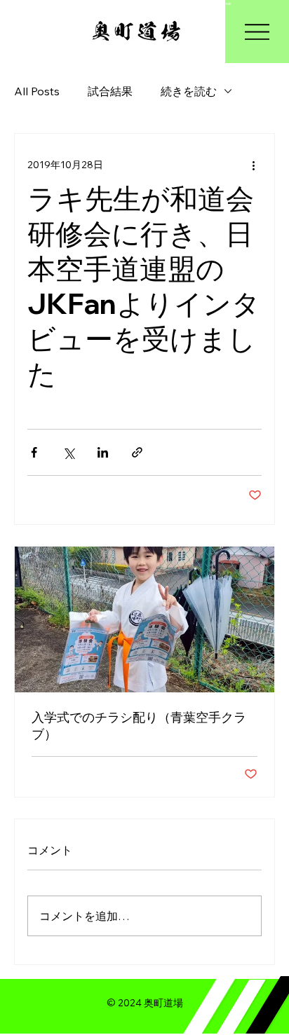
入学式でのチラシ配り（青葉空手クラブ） (139, 725)
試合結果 (110, 91)
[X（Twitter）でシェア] (68, 452)
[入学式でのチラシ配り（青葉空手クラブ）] (144, 619)
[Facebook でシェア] (34, 452)
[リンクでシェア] (137, 452)
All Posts (37, 91)
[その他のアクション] (253, 164)
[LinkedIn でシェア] (102, 452)
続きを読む (189, 91)
